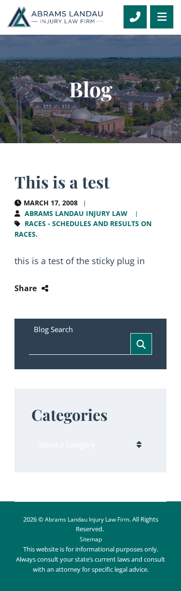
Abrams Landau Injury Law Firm (87, 519)
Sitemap (91, 539)
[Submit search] (141, 344)
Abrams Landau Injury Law (76, 213)
